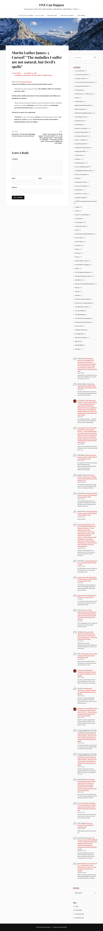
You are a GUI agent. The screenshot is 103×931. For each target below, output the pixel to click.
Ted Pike (77, 295)
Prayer (77, 268)
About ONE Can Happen (67, 15)
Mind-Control (79, 237)
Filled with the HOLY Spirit (82, 147)
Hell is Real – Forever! (81, 193)
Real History (78, 280)
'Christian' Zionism (80, 78)
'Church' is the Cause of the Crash (84, 82)
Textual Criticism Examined (82, 299)
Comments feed (79, 914)
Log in (76, 906)
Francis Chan (78, 155)
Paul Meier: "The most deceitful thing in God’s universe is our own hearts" (23, 135)
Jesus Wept (78, 218)
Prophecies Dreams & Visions (83, 276)
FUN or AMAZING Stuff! (82, 167)
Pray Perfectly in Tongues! (82, 264)
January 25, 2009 (31, 73)
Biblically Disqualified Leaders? (83, 113)
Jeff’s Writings (81, 15)
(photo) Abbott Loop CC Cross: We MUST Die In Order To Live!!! (87, 562)
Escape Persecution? (80, 143)
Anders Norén (63, 927)
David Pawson (79, 124)
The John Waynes (80, 310)
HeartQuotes (79, 189)
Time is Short (78, 326)
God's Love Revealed (81, 174)
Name (13, 178)
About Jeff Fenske (52, 15)
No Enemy (78, 245)
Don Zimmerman (82, 427)
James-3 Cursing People (44, 75)
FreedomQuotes (79, 163)
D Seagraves (80, 577)
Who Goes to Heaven (81, 337)
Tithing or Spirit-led (80, 330)
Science (77, 291)
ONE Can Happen (51, 5)
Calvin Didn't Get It (80, 117)
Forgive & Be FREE (80, 151)
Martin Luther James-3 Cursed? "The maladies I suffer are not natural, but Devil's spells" (37, 59)
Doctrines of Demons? (81, 136)
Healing (33, 75)
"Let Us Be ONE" (79, 71)
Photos (77, 257)
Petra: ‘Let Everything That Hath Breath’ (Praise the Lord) (85, 825)
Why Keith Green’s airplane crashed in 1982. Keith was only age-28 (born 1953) (87, 385)
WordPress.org (79, 917)
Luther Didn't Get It (80, 226)
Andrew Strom (79, 101)
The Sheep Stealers (80, 314)
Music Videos (79, 241)
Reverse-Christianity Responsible (84, 284)
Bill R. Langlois (81, 595)
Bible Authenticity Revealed (83, 105)
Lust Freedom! (79, 222)
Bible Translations (80, 109)
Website (14, 187)
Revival (77, 287)
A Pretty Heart (79, 90)
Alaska (77, 97)
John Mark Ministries (25, 82)
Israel (76, 211)
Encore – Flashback (80, 140)
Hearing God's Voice (80, 182)
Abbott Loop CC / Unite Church (84, 94)
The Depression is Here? (81, 307)
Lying (76, 230)
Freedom (77, 159)
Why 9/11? (78, 341)
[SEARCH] (95, 57)
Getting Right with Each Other (83, 170)
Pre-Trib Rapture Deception (82, 272)
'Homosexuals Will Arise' (82, 86)
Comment (15, 159)
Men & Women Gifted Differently (84, 234)
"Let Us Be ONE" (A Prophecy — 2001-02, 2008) (31, 15)
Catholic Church (79, 120)
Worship (77, 349)
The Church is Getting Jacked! (83, 303)
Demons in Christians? (23, 75)
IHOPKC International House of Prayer (86, 201)
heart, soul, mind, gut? (81, 186)
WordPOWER (79, 345)
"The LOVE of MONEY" (81, 74)
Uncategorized (79, 333)
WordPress (47, 927)
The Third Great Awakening (82, 318)
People (77, 249)
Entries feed (78, 910)
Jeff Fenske (17, 73)
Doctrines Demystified (81, 132)
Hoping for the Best (80, 197)
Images (77, 207)
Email (40, 178)
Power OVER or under (81, 260)
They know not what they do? (83, 322)
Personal (77, 253)
